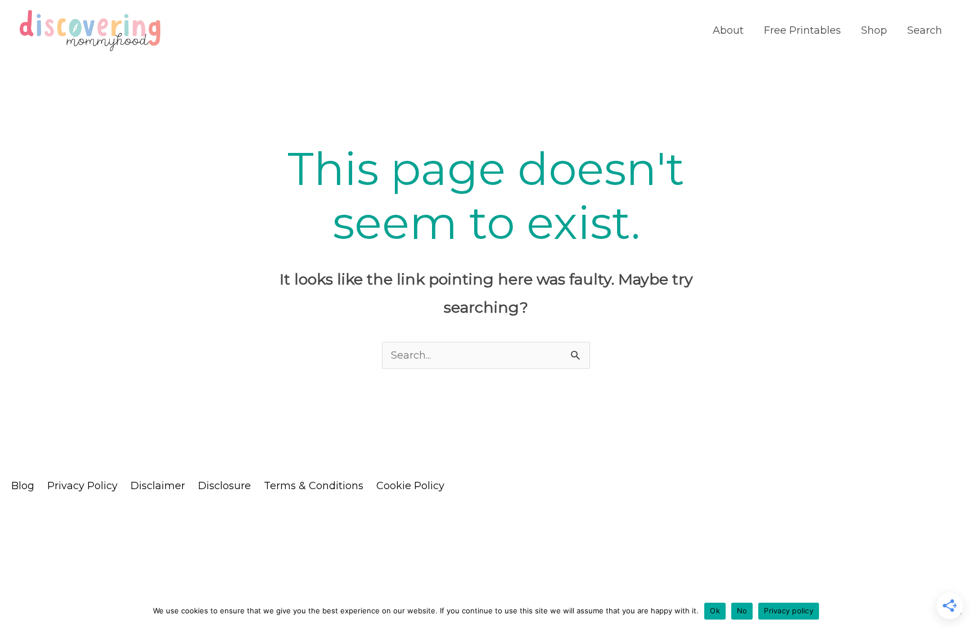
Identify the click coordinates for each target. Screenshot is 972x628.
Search (924, 30)
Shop (874, 30)
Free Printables (802, 30)
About (728, 30)
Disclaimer (157, 486)
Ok (715, 610)
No (742, 610)
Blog (22, 486)
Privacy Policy (82, 486)
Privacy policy (788, 610)
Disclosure (224, 486)
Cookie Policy (410, 486)
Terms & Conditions (313, 486)
